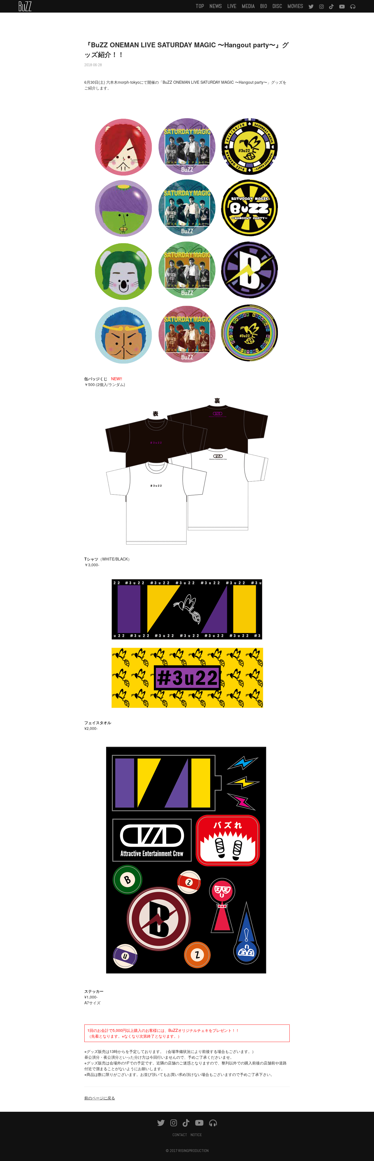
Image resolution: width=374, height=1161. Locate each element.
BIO (263, 6)
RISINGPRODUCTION (193, 1150)
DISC (277, 6)
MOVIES (295, 6)
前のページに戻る (99, 1098)
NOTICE (196, 1134)
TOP (200, 6)
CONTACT (179, 1134)
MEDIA (248, 6)
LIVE (231, 6)
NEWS (215, 6)
